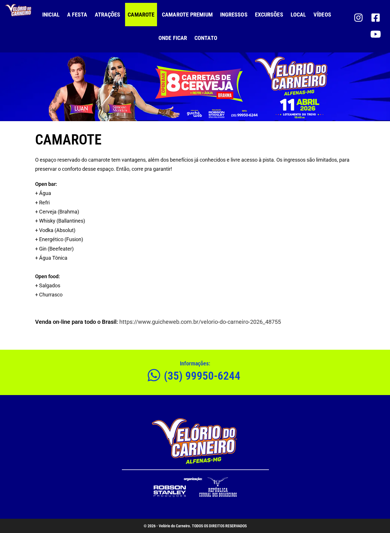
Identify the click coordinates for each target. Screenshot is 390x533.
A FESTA (77, 14)
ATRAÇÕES (107, 14)
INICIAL (51, 14)
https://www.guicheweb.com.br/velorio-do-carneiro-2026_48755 (200, 321)
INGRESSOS (234, 14)
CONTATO (205, 37)
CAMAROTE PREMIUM (187, 14)
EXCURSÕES (269, 14)
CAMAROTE (141, 14)
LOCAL (298, 14)
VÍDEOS (322, 14)
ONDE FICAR (172, 37)
